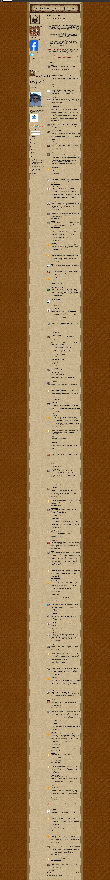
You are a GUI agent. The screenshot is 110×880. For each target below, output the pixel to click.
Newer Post (49, 872)
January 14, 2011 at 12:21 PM (56, 806)
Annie (52, 845)
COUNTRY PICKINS (56, 287)
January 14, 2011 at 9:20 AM (55, 750)
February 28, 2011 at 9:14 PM (56, 867)
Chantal (53, 152)
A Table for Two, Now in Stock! (38, 166)
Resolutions (34, 170)
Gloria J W (53, 710)
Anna (52, 429)
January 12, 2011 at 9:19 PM (55, 365)
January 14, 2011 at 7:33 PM (55, 842)
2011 (33, 146)
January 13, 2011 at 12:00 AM (56, 527)
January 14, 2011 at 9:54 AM (55, 772)
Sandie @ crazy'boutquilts (57, 97)
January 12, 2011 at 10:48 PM (56, 439)
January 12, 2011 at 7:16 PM (55, 175)
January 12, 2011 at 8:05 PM (55, 267)
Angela (53, 802)
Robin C (53, 613)
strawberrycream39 (55, 88)
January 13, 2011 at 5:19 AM (55, 566)
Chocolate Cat (54, 212)
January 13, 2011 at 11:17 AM (56, 610)
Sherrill (53, 270)
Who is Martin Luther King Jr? (38, 162)
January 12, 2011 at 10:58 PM (56, 466)
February (34, 157)
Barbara (53, 580)
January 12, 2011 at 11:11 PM (56, 515)
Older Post (78, 872)
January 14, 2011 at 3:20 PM (55, 824)
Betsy (52, 264)
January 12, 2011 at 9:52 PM (55, 413)
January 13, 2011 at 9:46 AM (55, 591)
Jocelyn (53, 381)
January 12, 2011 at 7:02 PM (55, 164)
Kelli (52, 253)
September (35, 150)
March (34, 156)
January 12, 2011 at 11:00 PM (56, 484)
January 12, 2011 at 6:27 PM (55, 71)
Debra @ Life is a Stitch (56, 452)
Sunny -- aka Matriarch (56, 652)
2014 (33, 142)
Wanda (53, 723)
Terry (52, 65)
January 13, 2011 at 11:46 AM (56, 630)
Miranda (53, 540)
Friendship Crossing (55, 321)
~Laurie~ (53, 74)
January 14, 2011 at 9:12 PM (55, 854)
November (35, 148)
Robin (52, 123)
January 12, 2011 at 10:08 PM (56, 426)
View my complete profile (35, 88)
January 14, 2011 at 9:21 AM (55, 762)
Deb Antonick (54, 308)
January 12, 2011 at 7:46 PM (55, 227)
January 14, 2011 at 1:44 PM (55, 814)
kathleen (53, 221)
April (34, 155)
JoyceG (53, 415)
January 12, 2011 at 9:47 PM (55, 399)
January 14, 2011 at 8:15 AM (55, 744)
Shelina (53, 603)
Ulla (52, 530)
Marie (52, 551)
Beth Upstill (54, 862)
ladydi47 (53, 753)
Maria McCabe (54, 508)
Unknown (53, 677)
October (34, 149)
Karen (52, 178)
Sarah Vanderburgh (55, 816)
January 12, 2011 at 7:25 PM (55, 184)
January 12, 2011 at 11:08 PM (56, 505)
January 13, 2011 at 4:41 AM (55, 548)
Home (64, 872)
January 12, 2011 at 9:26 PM (55, 378)
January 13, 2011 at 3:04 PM (55, 649)
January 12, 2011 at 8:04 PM (55, 261)
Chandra (53, 764)
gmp (52, 732)
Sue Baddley (54, 775)
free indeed (53, 186)
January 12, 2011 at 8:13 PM (55, 274)
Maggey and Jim (55, 130)
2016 (33, 139)
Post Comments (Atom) (57, 875)
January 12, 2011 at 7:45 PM (55, 218)
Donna (52, 622)
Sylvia (52, 632)
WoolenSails (54, 469)
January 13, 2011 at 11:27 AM (56, 619)
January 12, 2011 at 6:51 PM (55, 127)
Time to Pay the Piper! (36, 169)
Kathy (52, 809)
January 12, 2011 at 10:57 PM (56, 450)
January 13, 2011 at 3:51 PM (55, 664)
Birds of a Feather (35, 167)
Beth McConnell (55, 299)
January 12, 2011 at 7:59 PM (55, 240)
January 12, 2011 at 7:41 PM (55, 209)
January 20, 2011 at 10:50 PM (56, 860)
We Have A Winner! (36, 163)
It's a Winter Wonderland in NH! (38, 165)
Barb (52, 201)
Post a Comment (51, 870)
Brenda (38, 71)
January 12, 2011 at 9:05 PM (55, 332)
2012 (33, 145)
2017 (33, 138)
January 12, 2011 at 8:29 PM (55, 319)
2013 (33, 143)
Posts (33, 131)
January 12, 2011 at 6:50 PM (55, 120)
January (34, 159)
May (33, 153)
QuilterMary (54, 690)
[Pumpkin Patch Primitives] (34, 50)
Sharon (53, 667)
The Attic (53, 277)
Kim (52, 699)
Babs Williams (54, 857)
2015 (33, 140)
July (33, 152)
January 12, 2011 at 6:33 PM (55, 86)
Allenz (52, 389)
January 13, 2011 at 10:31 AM (56, 600)
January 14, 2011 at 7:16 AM (55, 729)
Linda (52, 644)
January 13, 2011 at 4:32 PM (55, 674)
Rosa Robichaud (55, 335)
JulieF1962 (53, 167)
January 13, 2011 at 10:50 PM (56, 720)
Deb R (52, 499)
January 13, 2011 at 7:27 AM (55, 578)
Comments (34, 133)
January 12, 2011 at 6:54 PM (55, 141)
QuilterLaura (54, 402)
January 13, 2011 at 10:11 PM (56, 707)
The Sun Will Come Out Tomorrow (38, 160)
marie (52, 243)
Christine (53, 785)
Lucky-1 (53, 368)
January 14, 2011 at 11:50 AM (56, 799)
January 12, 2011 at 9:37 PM (55, 386)
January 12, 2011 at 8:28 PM (55, 305)
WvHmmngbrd (54, 568)
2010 (33, 172)
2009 (33, 173)
